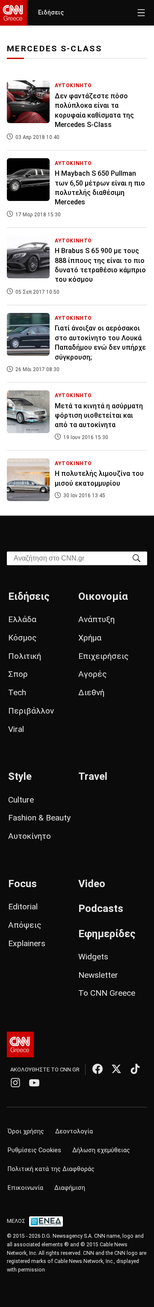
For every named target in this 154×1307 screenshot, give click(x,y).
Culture (21, 800)
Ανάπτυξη (96, 619)
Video (91, 884)
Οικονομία (103, 596)
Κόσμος (22, 638)
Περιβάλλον (31, 711)
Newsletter (98, 975)
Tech (17, 692)
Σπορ (18, 674)
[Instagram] (15, 1082)
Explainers (26, 943)
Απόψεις (24, 925)
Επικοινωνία (25, 1188)
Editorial (23, 907)
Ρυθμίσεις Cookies (34, 1150)
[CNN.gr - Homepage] (13, 13)
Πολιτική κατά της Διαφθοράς (51, 1169)
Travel (92, 776)
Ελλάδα (22, 619)
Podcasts (100, 909)
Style (20, 776)
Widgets (93, 957)
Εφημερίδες (107, 934)
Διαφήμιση (69, 1188)
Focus (22, 884)
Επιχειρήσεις (103, 656)
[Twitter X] (116, 1069)
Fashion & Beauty (39, 818)
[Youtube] (34, 1082)
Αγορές (92, 674)
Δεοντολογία (74, 1131)
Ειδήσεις (51, 12)
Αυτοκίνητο (29, 836)
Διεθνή (91, 692)
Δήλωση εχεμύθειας (101, 1150)
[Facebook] (97, 1069)
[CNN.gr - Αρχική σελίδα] (20, 1044)
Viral (16, 729)
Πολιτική (24, 656)
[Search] (136, 558)
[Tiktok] (135, 1069)
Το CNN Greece (106, 993)
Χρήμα (89, 638)
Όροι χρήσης (26, 1131)
